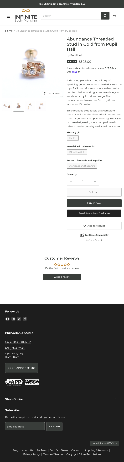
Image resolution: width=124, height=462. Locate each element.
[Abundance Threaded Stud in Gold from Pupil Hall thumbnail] (30, 106)
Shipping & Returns (96, 450)
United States (103, 443)
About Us (27, 450)
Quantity (72, 174)
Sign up (54, 426)
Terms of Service (53, 454)
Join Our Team (59, 450)
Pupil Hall (76, 55)
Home (9, 30)
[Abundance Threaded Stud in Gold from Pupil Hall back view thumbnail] (41, 106)
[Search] (105, 16)
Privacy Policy (31, 454)
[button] (94, 213)
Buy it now (94, 203)
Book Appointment (22, 368)
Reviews (41, 450)
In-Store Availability (96, 235)
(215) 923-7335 (15, 348)
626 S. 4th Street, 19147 (18, 341)
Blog (15, 450)
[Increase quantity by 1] (95, 181)
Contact (76, 450)
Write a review (62, 276)
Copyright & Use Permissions (83, 454)
